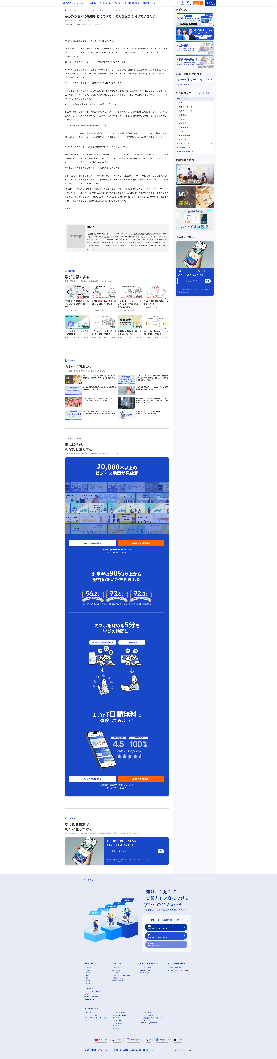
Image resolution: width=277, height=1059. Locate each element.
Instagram (135, 1039)
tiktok (119, 1039)
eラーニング (116, 973)
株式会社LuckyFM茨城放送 (149, 1023)
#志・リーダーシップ (82, 24)
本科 (158, 927)
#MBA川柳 (69, 24)
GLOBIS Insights (145, 973)
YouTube (103, 1039)
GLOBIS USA (116, 1028)
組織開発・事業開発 (118, 981)
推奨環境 (115, 1050)
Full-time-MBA (90, 989)
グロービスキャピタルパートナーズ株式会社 (95, 1019)
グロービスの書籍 (145, 967)
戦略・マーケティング (97, 10)
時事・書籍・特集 (184, 135)
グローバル (182, 119)
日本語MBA (87, 970)
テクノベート (183, 131)
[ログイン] (188, 3)
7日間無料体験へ (197, 3)
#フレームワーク (96, 24)
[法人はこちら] (210, 3)
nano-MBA (89, 983)
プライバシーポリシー (104, 1050)
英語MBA (87, 981)
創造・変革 (182, 123)
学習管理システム (117, 978)
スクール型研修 (116, 970)
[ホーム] (65, 10)
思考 (180, 103)
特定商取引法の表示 (135, 1050)
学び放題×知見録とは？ (206, 93)
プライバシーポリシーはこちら (114, 861)
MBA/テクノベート (84, 10)
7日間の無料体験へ (141, 543)
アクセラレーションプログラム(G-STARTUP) (178, 971)
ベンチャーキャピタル (174, 967)
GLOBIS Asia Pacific (119, 1013)
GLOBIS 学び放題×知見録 (91, 996)
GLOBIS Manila (117, 1023)
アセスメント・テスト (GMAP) (121, 975)
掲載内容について (148, 1050)
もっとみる (91, 249)
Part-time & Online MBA (93, 991)
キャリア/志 (182, 139)
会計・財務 (182, 115)
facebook (164, 1039)
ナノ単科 (155, 944)
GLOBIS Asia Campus (119, 1015)
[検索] (182, 3)
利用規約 (94, 1050)
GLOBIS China (117, 1018)
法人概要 (87, 1050)
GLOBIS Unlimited (89, 999)
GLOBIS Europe (117, 1021)
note (180, 1039)
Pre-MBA (88, 986)
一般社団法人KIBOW (147, 1015)
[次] (165, 298)
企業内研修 (115, 967)
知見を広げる (72, 10)
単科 (157, 936)
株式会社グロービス (90, 1013)
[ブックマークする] (88, 301)
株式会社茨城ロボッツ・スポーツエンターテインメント (152, 1019)
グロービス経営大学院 (185, 127)
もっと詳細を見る (92, 543)
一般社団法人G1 (146, 1013)
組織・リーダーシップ (185, 111)
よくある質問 (124, 1050)
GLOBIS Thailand (118, 1026)
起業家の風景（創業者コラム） (186, 152)
